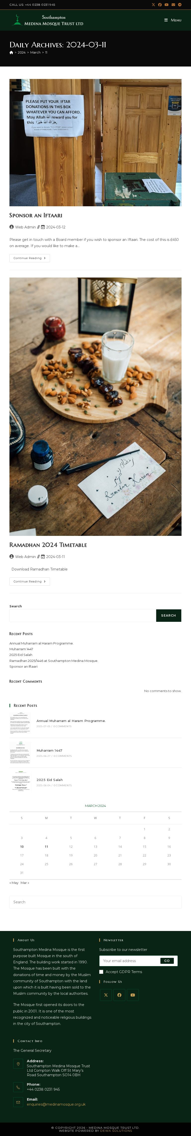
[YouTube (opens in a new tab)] (166, 4)
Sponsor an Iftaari (35, 215)
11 (46, 52)
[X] (106, 995)
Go (167, 961)
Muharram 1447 (21, 649)
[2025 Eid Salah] (20, 782)
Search (15, 606)
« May (13, 883)
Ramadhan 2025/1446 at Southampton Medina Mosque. (53, 661)
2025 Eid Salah (20, 655)
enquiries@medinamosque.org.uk (56, 1104)
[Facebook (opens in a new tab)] (160, 4)
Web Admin (25, 227)
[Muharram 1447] (20, 752)
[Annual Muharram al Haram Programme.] (20, 723)
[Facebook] (119, 995)
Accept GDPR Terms (124, 972)
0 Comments (62, 726)
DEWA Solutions (116, 1131)
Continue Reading (32, 259)
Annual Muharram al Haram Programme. (41, 643)
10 (22, 847)
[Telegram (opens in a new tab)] (179, 4)
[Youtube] (133, 995)
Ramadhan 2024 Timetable (48, 545)
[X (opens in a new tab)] (153, 4)
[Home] (11, 52)
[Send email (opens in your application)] (173, 4)
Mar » (25, 883)
